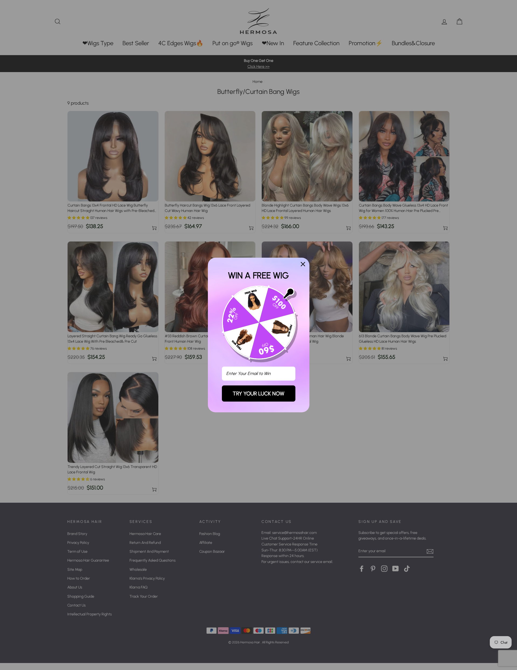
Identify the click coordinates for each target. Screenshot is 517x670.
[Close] (302, 264)
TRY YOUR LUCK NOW (258, 393)
